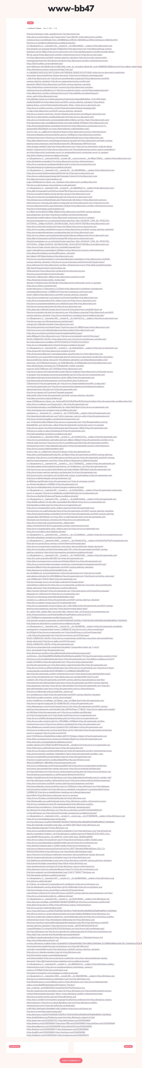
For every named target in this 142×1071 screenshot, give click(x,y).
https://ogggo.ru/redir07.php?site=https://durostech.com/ (51, 146)
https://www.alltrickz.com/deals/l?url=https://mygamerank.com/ (72, 724)
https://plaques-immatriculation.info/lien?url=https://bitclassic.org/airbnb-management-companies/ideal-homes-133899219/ (68, 789)
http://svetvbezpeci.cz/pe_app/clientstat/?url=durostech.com (53, 34)
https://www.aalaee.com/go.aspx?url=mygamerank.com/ (51, 602)
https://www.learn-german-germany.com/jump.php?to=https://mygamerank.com (62, 472)
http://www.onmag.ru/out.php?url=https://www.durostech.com (54, 306)
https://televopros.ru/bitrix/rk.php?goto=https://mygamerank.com (55, 748)
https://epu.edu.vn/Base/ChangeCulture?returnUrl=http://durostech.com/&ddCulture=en (64, 309)
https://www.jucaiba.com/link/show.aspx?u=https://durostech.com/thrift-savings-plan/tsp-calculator (70, 229)
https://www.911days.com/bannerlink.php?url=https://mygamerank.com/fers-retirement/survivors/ (69, 751)
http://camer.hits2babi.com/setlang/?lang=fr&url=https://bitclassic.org (57, 863)
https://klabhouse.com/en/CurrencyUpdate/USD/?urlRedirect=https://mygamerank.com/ (65, 727)
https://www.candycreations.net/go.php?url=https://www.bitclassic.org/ (79, 771)
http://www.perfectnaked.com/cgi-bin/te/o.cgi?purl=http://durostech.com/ (58, 194)
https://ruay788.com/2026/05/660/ (71, 1023)
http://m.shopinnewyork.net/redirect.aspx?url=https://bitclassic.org (55, 991)
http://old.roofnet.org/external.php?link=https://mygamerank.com (79, 665)
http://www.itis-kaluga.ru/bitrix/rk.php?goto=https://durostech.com (74, 137)
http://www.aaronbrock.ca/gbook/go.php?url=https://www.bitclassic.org (80, 931)
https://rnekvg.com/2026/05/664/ (41, 1023)
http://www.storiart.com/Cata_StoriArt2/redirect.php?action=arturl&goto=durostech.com (66, 114)
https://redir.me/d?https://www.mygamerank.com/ (74, 715)
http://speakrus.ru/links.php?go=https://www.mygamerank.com (54, 505)
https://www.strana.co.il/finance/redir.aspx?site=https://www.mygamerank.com (61, 668)
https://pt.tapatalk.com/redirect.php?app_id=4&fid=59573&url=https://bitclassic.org (63, 825)
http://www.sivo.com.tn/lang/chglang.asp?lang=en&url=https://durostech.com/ (60, 330)
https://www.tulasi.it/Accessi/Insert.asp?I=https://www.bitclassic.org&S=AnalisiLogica (64, 839)
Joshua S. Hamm (35, 28)
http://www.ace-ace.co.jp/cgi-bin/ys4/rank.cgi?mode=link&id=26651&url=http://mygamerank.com (69, 469)
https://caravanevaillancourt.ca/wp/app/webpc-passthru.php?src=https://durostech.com (65, 354)
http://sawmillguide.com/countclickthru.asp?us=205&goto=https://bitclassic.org (61, 786)
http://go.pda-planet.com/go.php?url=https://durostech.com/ (67, 203)
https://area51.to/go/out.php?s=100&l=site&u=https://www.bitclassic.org (58, 845)
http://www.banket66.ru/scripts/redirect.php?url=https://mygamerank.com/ (59, 756)
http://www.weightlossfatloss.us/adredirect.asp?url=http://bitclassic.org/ (58, 979)
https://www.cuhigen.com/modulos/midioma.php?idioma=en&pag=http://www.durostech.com (68, 235)
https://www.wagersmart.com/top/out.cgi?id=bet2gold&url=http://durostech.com (62, 297)
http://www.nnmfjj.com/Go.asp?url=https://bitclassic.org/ (51, 996)
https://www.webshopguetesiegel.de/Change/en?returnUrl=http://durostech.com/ (62, 176)
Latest (30, 23)
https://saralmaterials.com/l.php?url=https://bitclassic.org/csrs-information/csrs (60, 866)
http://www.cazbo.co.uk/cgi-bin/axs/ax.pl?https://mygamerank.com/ (56, 431)
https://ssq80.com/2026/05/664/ (41, 1032)
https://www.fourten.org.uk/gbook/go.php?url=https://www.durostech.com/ (59, 197)
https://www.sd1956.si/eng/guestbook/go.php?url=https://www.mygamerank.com (62, 718)
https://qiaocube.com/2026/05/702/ (42, 1020)
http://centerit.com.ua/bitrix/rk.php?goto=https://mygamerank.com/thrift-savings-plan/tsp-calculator (70, 511)
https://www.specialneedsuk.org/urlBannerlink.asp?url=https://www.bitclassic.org (62, 842)
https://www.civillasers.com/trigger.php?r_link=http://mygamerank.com (57, 404)
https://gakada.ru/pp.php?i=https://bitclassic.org (47, 828)
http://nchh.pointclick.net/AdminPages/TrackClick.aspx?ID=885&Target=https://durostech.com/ (68, 327)
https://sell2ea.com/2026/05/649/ (100, 1023)
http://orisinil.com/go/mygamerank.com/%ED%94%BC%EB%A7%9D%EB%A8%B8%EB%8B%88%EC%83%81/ (77, 620)
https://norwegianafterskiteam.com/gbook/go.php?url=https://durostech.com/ (60, 232)
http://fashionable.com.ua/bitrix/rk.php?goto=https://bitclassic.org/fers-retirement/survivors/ (66, 801)
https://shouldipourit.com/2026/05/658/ (44, 1026)
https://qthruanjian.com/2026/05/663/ (74, 1020)
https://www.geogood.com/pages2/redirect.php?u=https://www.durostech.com (61, 164)
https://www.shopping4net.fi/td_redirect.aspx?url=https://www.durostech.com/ (61, 300)
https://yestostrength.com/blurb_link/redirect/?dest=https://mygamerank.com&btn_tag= (65, 754)
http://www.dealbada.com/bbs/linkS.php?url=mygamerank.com (70, 493)
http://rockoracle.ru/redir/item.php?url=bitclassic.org (49, 946)
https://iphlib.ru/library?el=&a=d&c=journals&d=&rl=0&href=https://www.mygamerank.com (66, 502)
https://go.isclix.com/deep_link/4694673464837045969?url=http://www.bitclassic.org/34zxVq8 (68, 902)
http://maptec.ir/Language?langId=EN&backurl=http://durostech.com (56, 49)
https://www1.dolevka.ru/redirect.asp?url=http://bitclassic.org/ (54, 952)
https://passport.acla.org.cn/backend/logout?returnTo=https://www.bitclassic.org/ (62, 869)
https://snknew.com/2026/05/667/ (41, 1029)
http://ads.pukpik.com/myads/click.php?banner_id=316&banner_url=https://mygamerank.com (67, 466)
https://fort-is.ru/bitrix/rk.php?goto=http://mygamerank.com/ (80, 517)
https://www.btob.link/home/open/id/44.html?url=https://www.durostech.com (60, 173)
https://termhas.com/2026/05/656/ (70, 1032)
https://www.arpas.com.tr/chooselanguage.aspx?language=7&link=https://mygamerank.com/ (67, 428)
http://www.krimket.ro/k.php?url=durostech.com (47, 312)
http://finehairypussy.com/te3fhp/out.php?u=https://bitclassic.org (55, 982)
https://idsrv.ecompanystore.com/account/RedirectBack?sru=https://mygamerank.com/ (64, 739)
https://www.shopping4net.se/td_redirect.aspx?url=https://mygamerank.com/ (60, 508)
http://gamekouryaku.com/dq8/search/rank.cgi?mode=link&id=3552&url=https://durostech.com (67, 123)
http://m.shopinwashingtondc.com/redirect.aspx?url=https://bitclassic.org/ (58, 857)
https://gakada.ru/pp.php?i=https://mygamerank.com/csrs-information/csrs (77, 445)
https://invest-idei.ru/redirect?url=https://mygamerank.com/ (75, 685)
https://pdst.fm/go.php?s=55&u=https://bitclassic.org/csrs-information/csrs (59, 905)
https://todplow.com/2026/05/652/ (42, 1035)
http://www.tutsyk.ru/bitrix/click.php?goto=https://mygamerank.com (56, 659)
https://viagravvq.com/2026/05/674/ (73, 1035)
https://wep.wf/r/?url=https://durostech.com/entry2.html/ (51, 351)
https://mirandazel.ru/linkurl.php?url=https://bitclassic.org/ (70, 919)
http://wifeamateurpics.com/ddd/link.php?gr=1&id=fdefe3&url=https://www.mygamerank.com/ (68, 407)
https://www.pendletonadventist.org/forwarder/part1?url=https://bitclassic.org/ (61, 831)
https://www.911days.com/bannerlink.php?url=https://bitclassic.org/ (56, 798)
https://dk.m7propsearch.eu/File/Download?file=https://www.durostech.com (60, 191)
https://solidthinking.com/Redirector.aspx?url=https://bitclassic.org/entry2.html (61, 1017)
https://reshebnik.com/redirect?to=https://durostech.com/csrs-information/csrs (60, 161)
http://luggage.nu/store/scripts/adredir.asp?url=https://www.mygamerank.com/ (71, 374)
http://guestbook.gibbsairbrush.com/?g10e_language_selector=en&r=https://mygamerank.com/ (68, 416)
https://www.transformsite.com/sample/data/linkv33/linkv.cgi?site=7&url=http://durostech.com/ (68, 120)
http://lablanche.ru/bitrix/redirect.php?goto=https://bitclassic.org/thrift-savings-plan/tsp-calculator (69, 860)
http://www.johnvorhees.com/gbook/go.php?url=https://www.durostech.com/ (60, 117)
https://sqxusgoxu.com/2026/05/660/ (72, 1029)
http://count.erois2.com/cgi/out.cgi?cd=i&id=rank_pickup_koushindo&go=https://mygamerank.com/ (69, 475)
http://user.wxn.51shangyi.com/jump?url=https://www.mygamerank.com (58, 519)
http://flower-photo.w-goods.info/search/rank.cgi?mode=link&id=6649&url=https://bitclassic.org (68, 913)
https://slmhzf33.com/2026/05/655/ (76, 1026)
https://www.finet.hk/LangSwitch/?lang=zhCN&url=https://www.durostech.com (62, 226)
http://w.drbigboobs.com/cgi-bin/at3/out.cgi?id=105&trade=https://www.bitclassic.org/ (64, 887)
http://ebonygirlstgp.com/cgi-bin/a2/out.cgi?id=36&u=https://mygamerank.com (60, 377)
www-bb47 (71, 8)
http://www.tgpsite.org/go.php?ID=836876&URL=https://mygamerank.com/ (60, 703)
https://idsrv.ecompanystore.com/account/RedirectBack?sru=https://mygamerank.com (64, 561)
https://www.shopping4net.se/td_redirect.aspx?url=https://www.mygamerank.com (63, 528)
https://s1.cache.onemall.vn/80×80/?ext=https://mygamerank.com (55, 558)
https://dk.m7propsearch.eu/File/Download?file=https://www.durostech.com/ (60, 238)
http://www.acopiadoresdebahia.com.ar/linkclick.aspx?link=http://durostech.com (61, 303)
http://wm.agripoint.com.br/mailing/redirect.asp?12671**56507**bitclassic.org (61, 872)
